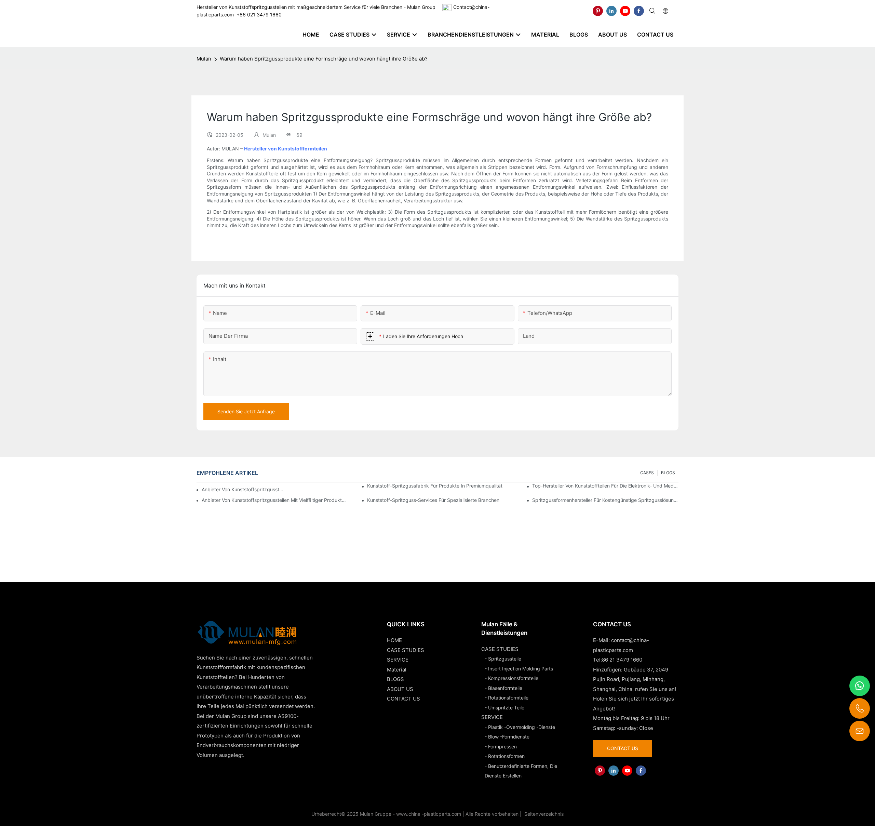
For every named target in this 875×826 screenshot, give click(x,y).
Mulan (204, 58)
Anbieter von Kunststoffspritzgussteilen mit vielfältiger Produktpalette (275, 500)
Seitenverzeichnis (543, 814)
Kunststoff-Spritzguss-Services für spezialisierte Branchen (433, 500)
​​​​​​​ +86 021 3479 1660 (258, 14)
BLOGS (668, 472)
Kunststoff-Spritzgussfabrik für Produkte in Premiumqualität (434, 486)
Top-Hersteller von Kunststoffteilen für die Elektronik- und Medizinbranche (605, 486)
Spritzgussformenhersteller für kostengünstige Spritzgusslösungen (605, 500)
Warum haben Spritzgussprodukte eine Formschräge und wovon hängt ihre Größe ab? (324, 58)
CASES (647, 472)
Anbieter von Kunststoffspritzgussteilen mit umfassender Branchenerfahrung (243, 489)
